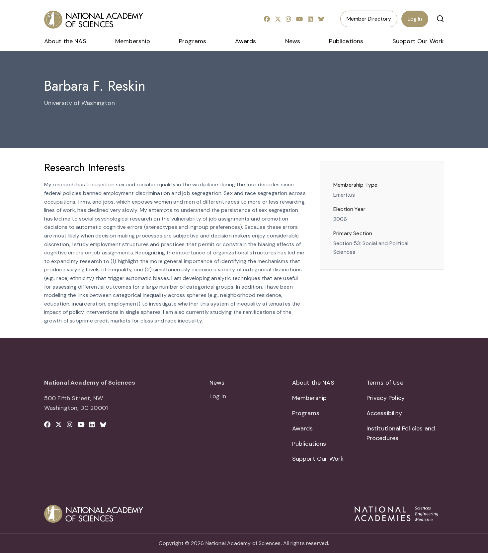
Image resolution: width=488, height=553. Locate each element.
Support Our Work (418, 41)
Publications (346, 41)
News (292, 41)
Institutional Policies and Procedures (400, 433)
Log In (415, 18)
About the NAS (65, 41)
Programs (192, 41)
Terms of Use (384, 383)
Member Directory (369, 18)
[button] (440, 19)
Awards (245, 41)
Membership (132, 41)
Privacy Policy (385, 398)
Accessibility (384, 413)
